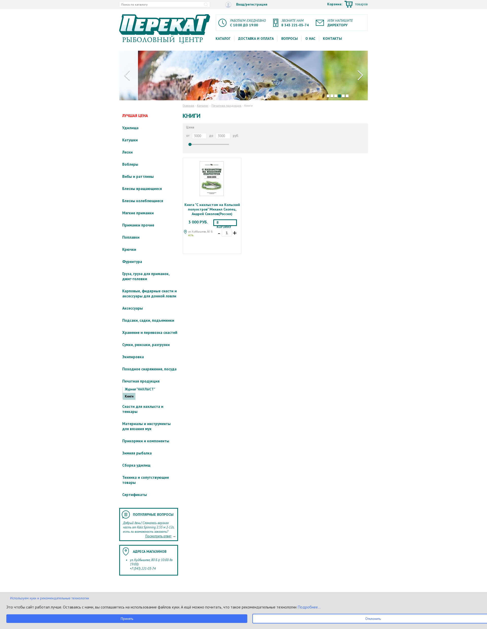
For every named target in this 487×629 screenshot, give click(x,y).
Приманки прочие (138, 225)
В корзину (224, 223)
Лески (127, 152)
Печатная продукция (141, 381)
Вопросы (289, 38)
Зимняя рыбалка (137, 453)
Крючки (129, 249)
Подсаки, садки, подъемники (148, 320)
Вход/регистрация (251, 4)
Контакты (332, 38)
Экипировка (133, 356)
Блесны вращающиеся (142, 188)
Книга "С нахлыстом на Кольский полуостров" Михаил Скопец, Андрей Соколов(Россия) (212, 209)
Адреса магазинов (149, 551)
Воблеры (130, 164)
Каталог (223, 38)
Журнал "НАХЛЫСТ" (140, 389)
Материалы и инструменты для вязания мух (146, 426)
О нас (310, 38)
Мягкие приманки (138, 213)
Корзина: (347, 4)
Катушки (130, 140)
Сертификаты (134, 494)
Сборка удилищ (136, 465)
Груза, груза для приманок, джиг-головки (145, 276)
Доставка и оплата (256, 38)
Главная (188, 105)
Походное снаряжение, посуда (149, 369)
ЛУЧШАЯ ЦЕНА (135, 115)
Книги (129, 396)
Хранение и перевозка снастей (149, 332)
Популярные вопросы (153, 514)
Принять (127, 618)
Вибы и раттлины (138, 176)
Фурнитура (132, 261)
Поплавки (131, 237)
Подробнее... (309, 606)
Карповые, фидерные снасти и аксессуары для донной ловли (149, 293)
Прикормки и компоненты (145, 441)
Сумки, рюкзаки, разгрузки (146, 344)
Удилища (130, 127)
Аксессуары (132, 308)
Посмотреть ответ (158, 536)
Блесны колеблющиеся (142, 200)
